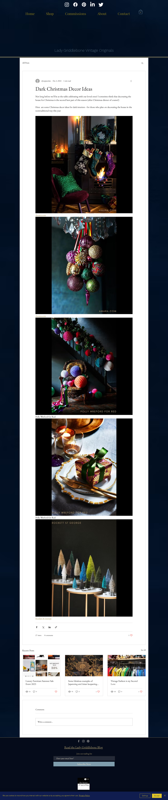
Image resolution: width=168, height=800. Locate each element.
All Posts (25, 62)
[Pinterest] (84, 4)
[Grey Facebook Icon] (78, 741)
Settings (145, 796)
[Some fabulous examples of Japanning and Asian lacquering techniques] (84, 665)
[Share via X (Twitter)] (43, 627)
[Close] (164, 796)
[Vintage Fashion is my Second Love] (127, 665)
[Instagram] (67, 4)
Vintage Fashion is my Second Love (124, 682)
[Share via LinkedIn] (49, 627)
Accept (156, 796)
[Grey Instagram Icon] (83, 741)
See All (143, 650)
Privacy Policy (84, 796)
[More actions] (131, 81)
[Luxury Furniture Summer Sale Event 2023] (41, 665)
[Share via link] (56, 627)
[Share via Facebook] (36, 627)
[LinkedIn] (92, 4)
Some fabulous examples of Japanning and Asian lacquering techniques (82, 682)
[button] (141, 12)
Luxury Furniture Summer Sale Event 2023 (40, 682)
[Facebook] (75, 4)
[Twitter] (101, 4)
